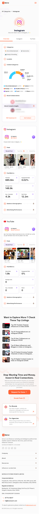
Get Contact (27, 118)
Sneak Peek (18, 398)
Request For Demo (18, 392)
